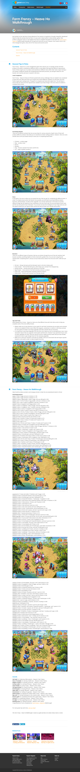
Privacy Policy (43, 760)
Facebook (56, 757)
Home (15, 7)
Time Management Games (32, 757)
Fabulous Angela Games (17, 759)
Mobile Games (30, 7)
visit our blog (31, 708)
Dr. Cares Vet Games (16, 761)
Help (41, 757)
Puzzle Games (29, 761)
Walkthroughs (40, 7)
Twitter (56, 759)
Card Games (29, 762)
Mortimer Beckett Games (17, 762)
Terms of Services (44, 759)
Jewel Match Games (16, 760)
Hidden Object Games (31, 759)
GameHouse (20, 29)
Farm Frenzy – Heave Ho (38, 703)
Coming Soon (22, 7)
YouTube (56, 760)
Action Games (29, 764)
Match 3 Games (30, 760)
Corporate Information (45, 761)
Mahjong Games (30, 765)
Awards (18, 55)
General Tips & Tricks (21, 50)
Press (42, 762)
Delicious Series (15, 757)
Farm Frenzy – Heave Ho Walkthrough (31, 21)
